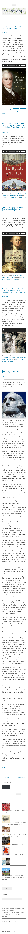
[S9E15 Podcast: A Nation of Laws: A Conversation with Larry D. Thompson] (6, 834)
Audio (14, 108)
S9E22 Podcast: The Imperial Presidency (11, 921)
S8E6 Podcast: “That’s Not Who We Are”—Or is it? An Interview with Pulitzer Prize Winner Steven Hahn (13, 126)
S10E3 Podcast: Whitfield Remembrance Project (13, 912)
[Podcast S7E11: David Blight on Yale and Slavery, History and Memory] (6, 865)
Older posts (5, 777)
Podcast (13, 110)
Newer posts (22, 777)
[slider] (23, 65)
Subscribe (6, 787)
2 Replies (4, 214)
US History (18, 110)
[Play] (4, 65)
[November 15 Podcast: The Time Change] (6, 855)
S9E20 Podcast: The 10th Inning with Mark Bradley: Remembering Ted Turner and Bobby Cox (13, 877)
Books (17, 108)
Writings (13, 766)
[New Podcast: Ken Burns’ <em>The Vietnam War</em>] (6, 844)
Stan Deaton (23, 197)
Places (13, 357)
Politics (7, 195)
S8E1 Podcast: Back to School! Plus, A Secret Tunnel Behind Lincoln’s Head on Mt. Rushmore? (14, 291)
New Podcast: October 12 (8, 814)
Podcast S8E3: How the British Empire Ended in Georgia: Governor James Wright (12, 209)
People (9, 110)
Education (23, 355)
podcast (7, 111)
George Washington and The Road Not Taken (12, 372)
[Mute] (20, 65)
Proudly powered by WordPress (8, 931)
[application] (14, 65)
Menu (14, 4)
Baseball (18, 355)
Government (23, 108)
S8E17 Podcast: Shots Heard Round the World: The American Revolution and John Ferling (14, 824)
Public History (13, 195)
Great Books (5, 110)
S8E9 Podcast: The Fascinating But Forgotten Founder (12, 27)
